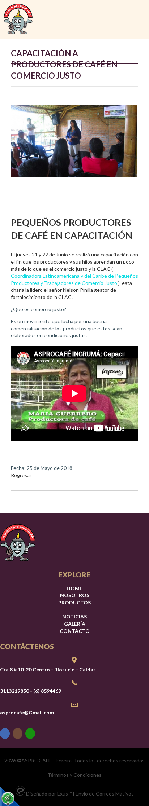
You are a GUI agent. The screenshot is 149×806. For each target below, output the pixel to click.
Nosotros (74, 595)
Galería (74, 624)
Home (74, 588)
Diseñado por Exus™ (49, 793)
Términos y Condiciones (74, 775)
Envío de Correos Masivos (105, 793)
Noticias (74, 616)
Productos (74, 602)
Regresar (21, 475)
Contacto (75, 631)
